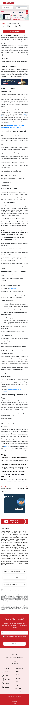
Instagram (7, 679)
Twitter (6, 675)
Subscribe (14, 644)
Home (17, 671)
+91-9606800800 (14, 663)
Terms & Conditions (14, 699)
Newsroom (18, 678)
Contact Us (18, 692)
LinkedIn (6, 683)
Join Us (17, 681)
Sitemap (14, 703)
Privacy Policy (14, 701)
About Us (18, 675)
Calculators (18, 688)
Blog (17, 685)
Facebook (7, 671)
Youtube (6, 687)
